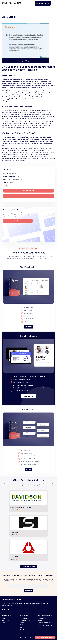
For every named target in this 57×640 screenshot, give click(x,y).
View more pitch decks (28, 566)
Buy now (28, 469)
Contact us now (28, 396)
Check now (28, 327)
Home (3, 10)
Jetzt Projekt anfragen (42, 3)
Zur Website (28, 196)
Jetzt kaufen (18, 221)
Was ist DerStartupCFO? (45, 625)
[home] (12, 3)
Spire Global (10, 10)
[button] (53, 3)
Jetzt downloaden (28, 191)
